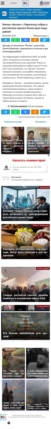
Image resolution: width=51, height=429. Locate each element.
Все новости (40, 122)
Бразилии (26, 12)
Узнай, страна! (43, 268)
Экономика (44, 187)
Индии (12, 12)
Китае (18, 12)
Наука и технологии (41, 225)
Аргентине (43, 12)
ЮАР (34, 12)
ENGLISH (14, 3)
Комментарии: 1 (42, 36)
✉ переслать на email (13, 122)
